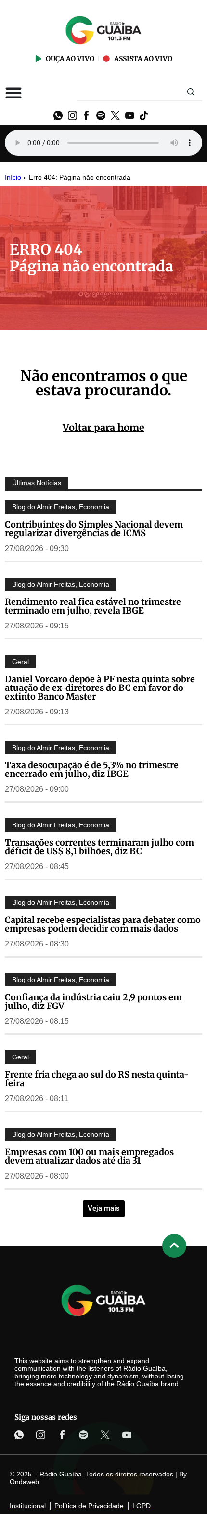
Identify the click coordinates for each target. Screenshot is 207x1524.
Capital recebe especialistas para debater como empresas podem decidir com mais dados (103, 924)
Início (13, 177)
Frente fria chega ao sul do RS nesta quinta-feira (97, 1079)
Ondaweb (24, 1482)
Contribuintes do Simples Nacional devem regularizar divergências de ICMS (94, 529)
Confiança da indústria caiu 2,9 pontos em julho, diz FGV (93, 1001)
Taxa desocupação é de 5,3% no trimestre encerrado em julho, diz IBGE (92, 769)
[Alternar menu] (13, 92)
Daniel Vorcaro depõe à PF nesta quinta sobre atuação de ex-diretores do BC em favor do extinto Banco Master (100, 688)
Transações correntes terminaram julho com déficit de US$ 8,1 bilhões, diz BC (99, 847)
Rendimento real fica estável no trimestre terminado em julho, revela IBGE (93, 606)
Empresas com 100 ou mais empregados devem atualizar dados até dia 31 (89, 1156)
